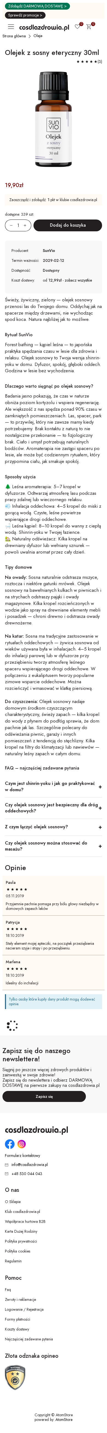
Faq (8, 1289)
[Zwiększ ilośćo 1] (27, 225)
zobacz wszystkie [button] (78, 280)
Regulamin (13, 1261)
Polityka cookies (17, 1251)
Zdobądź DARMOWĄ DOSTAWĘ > (37, 6)
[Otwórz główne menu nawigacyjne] (12, 26)
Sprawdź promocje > (25, 15)
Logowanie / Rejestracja (24, 1309)
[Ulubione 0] (77, 27)
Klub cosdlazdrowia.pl (22, 1211)
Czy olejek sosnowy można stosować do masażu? (46, 846)
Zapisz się (44, 1096)
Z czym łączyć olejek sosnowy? (36, 827)
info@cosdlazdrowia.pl (30, 1164)
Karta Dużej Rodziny (21, 1231)
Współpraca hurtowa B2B (25, 1221)
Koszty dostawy (17, 1329)
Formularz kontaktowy (22, 1155)
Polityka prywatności (21, 1241)
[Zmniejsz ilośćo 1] (9, 225)
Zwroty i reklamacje (20, 1299)
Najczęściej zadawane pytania (29, 1339)
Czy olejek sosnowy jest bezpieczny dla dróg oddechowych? (51, 808)
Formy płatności (17, 1319)
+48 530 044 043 (27, 1173)
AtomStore (63, 1419)
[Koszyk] (88, 27)
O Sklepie (13, 1201)
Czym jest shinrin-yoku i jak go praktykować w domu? (50, 786)
